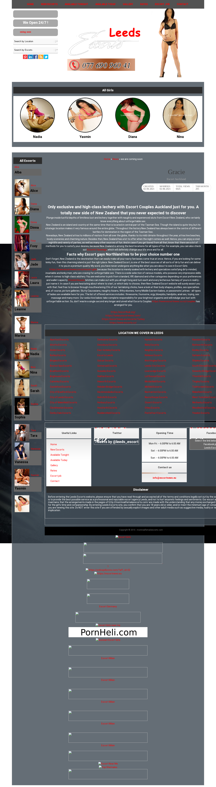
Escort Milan (108, 658)
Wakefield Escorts (202, 392)
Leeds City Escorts (155, 365)
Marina (34, 322)
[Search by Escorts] (35, 50)
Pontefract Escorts (155, 413)
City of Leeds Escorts (61, 397)
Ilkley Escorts (152, 344)
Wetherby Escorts (202, 402)
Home (30, 4)
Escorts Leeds (105, 355)
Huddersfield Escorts (108, 413)
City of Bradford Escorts (63, 392)
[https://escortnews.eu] (108, 573)
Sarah (34, 385)
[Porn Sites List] (108, 636)
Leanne (35, 296)
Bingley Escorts (58, 360)
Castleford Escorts (60, 386)
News (116, 159)
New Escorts (49, 4)
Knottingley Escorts (155, 360)
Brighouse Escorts (60, 376)
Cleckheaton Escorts (61, 407)
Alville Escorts (57, 350)
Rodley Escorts (200, 350)
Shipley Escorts (200, 360)
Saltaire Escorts (201, 355)
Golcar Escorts (105, 360)
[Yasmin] (37, 136)
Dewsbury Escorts (107, 344)
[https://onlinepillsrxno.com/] (108, 570)
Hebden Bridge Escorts (109, 386)
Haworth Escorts (106, 381)
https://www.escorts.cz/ (123, 322)
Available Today (105, 4)
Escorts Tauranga (97, 249)
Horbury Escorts (106, 402)
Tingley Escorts (200, 381)
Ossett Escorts (153, 402)
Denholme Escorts (107, 339)
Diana (34, 203)
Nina (33, 367)
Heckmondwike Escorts (110, 392)
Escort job (162, 4)
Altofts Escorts (58, 344)
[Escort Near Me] (108, 763)
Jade (33, 259)
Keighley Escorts (154, 350)
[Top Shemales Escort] (108, 767)
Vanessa (35, 448)
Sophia (34, 404)
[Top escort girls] (122, 563)
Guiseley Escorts (106, 371)
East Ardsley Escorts (108, 350)
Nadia (34, 348)
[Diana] (85, 136)
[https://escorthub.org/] (108, 584)
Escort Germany (108, 606)
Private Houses (76, 280)
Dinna (34, 222)
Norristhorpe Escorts (156, 397)
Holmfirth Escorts (107, 397)
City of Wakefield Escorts (63, 402)
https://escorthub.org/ (123, 312)
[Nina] (132, 136)
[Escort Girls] (123, 537)
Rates (144, 4)
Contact (182, 4)
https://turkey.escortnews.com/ (123, 315)
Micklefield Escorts (155, 381)
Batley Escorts (58, 355)
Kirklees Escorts (153, 355)
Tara (33, 430)
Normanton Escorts (155, 392)
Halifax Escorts (105, 376)
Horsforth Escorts (107, 407)
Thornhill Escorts (201, 376)
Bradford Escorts (59, 371)
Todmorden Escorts (203, 386)
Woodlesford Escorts (203, 407)
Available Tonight (76, 4)
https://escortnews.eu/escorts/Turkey (123, 319)
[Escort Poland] (123, 551)
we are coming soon (41, 32)
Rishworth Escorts (202, 344)
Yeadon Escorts (201, 413)
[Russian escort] (108, 640)
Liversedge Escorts (155, 371)
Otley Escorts (152, 407)
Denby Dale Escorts (60, 413)
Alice (33, 185)
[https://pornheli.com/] (108, 621)
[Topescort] (108, 760)
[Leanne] (180, 136)
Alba (16, 167)
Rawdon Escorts (201, 339)
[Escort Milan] (108, 654)
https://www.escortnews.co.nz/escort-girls (73, 269)
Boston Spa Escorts (61, 365)
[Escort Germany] (108, 599)
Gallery (128, 4)
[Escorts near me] (108, 625)
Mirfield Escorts (153, 386)
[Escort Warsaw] (108, 778)
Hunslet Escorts (153, 339)
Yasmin (35, 475)
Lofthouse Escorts (155, 376)
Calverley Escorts (59, 381)
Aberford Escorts (59, 339)
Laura (34, 277)
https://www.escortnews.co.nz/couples (173, 301)
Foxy (33, 240)
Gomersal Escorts (107, 365)
